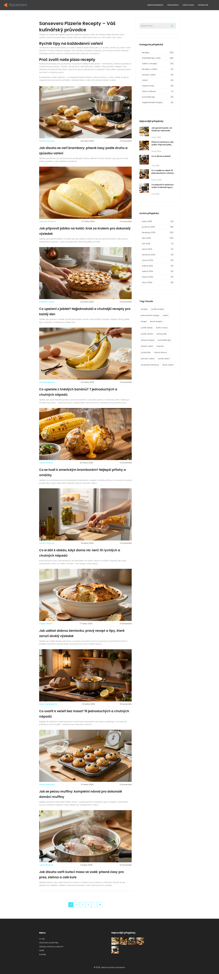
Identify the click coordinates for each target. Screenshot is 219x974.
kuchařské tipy (164, 340)
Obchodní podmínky (48, 942)
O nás (42, 939)
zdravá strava (160, 352)
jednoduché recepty (150, 315)
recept (144, 321)
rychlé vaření (164, 358)
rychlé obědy (147, 327)
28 (100, 904)
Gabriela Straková (47, 221)
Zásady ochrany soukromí (51, 946)
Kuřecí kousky (188, 5)
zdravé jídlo (161, 334)
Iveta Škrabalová (47, 382)
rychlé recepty (157, 309)
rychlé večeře (147, 334)
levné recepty (156, 321)
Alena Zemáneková (48, 704)
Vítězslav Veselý (46, 302)
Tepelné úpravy (173, 5)
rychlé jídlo (146, 352)
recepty (144, 309)
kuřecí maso (162, 327)
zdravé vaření (147, 346)
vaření (165, 315)
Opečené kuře (203, 5)
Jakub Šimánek (46, 462)
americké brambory (150, 365)
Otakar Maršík (45, 623)
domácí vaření (148, 358)
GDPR (41, 950)
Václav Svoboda (46, 141)
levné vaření (168, 365)
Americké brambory (155, 5)
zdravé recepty (147, 340)
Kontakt (42, 954)
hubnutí (160, 346)
